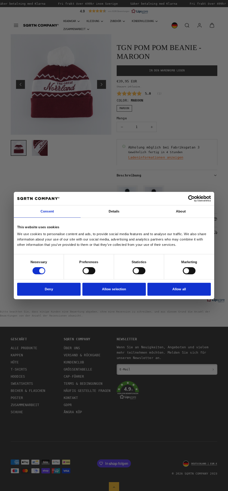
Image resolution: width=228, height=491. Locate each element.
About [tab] (181, 211)
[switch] (89, 270)
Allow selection (114, 289)
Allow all (179, 289)
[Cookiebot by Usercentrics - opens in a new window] (191, 198)
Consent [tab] (47, 211)
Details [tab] (114, 211)
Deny (49, 289)
